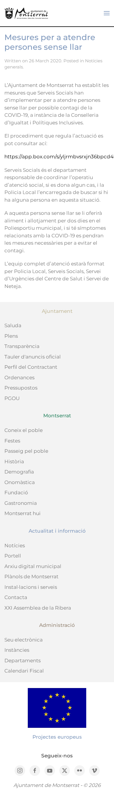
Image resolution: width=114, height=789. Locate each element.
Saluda (12, 325)
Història (14, 461)
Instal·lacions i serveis (30, 587)
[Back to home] (26, 13)
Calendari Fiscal (24, 671)
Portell (12, 556)
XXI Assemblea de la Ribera (37, 608)
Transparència (21, 346)
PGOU (12, 398)
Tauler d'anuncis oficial (32, 357)
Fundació (16, 492)
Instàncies (16, 650)
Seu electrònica (23, 640)
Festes (12, 441)
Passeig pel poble (26, 451)
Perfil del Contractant (30, 367)
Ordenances (19, 377)
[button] (107, 13)
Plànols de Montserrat (31, 576)
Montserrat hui (22, 513)
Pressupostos (20, 388)
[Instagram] (20, 770)
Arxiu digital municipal (32, 566)
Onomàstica (19, 482)
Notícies (14, 545)
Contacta (15, 597)
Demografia (19, 472)
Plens (11, 336)
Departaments (22, 660)
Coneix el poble (23, 430)
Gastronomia (20, 503)
